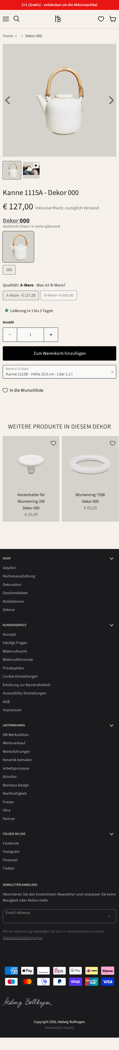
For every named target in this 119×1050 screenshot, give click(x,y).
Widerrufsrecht (15, 651)
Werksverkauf (14, 743)
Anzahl (8, 322)
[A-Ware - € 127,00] (21, 302)
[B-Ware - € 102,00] (59, 302)
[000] (10, 276)
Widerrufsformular (18, 659)
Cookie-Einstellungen (20, 676)
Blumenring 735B (90, 495)
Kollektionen (13, 601)
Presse (8, 802)
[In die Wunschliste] (53, 443)
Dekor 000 (31, 508)
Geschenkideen (15, 593)
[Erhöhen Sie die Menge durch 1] (51, 335)
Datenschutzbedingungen (23, 938)
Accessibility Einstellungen (24, 693)
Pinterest (10, 860)
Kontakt (9, 634)
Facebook (11, 843)
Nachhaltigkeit (15, 793)
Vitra (6, 810)
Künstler (10, 777)
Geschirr (9, 568)
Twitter (9, 868)
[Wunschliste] (101, 19)
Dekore (9, 610)
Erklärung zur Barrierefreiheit (26, 685)
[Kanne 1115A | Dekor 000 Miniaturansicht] (12, 170)
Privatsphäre (13, 668)
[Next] (110, 100)
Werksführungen (16, 751)
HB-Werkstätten (16, 735)
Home (8, 36)
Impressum (12, 710)
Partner (9, 819)
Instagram (11, 851)
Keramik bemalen (17, 760)
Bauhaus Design (16, 785)
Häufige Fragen (15, 643)
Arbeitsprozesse (16, 768)
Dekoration (12, 585)
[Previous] (8, 100)
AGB (6, 702)
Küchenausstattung (19, 576)
